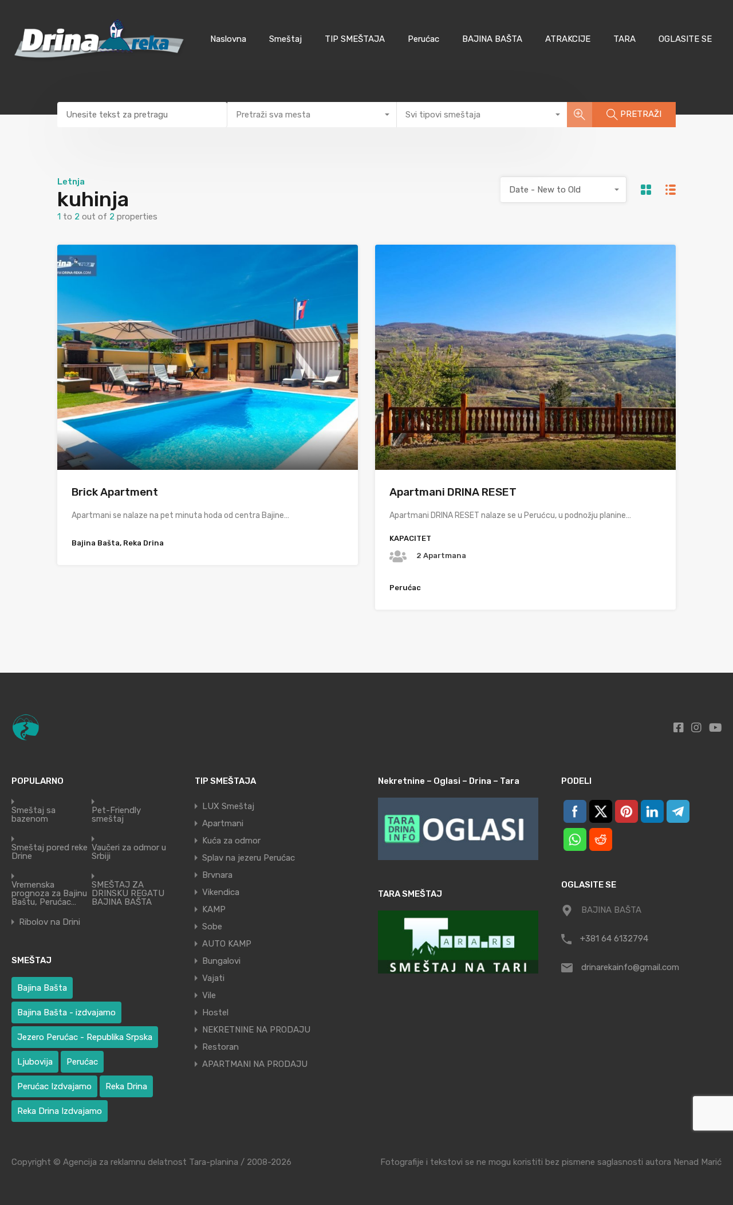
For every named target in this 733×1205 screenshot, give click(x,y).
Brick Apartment (115, 492)
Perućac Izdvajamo (54, 1086)
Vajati (213, 978)
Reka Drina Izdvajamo (59, 1111)
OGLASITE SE (685, 39)
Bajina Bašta (42, 988)
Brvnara (217, 875)
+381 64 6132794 (614, 938)
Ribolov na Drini (49, 922)
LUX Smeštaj (228, 806)
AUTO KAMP (226, 944)
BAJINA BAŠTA (492, 39)
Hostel (215, 1012)
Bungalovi (221, 961)
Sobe (212, 926)
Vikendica (220, 892)
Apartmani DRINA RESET (453, 492)
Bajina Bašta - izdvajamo (66, 1012)
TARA (624, 39)
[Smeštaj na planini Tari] (458, 941)
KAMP (214, 909)
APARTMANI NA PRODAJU (255, 1064)
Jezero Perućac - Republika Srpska (84, 1037)
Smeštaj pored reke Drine (49, 852)
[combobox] (312, 114)
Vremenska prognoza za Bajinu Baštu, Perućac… (49, 893)
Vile (209, 995)
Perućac (423, 39)
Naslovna (228, 39)
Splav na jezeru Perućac (248, 858)
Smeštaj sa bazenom (33, 814)
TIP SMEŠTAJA (355, 39)
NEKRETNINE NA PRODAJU (256, 1030)
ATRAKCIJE (567, 39)
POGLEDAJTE (207, 425)
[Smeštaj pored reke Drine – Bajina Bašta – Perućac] (101, 61)
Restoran (220, 1047)
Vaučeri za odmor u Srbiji (129, 852)
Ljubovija (35, 1062)
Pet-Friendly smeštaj (116, 814)
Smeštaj (285, 39)
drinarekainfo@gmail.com (630, 967)
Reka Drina (126, 1086)
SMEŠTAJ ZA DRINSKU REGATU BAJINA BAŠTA (128, 893)
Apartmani (222, 823)
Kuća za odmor (231, 840)
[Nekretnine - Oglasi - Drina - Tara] (458, 829)
